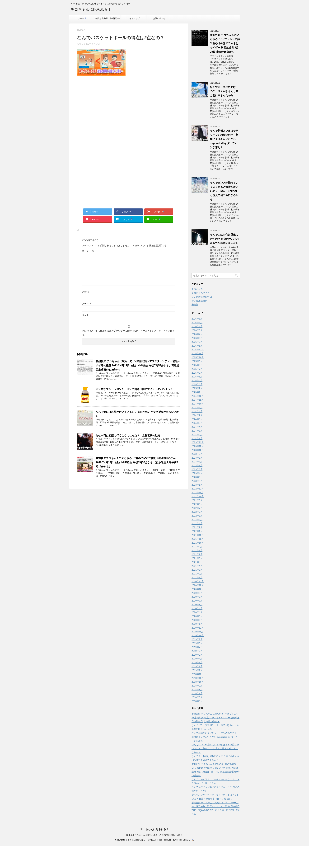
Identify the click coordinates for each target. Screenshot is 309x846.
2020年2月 (197, 620)
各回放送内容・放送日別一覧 (107, 19)
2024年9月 (197, 407)
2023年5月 (197, 469)
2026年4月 (197, 334)
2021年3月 (197, 570)
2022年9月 (197, 500)
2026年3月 (197, 338)
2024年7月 (197, 415)
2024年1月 (197, 438)
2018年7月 (197, 693)
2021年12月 (198, 535)
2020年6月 (197, 604)
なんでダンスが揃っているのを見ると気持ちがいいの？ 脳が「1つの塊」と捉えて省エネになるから (225, 191)
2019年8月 (197, 643)
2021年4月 (197, 566)
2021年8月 (197, 550)
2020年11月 (197, 585)
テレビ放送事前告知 (202, 297)
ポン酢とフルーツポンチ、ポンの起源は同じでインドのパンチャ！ (134, 389)
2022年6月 (197, 512)
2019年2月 (197, 666)
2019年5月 (197, 654)
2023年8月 (197, 457)
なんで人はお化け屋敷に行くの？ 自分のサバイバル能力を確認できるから (224, 238)
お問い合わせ (159, 18)
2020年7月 (197, 600)
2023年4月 (197, 473)
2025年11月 (197, 353)
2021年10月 (198, 542)
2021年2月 (197, 573)
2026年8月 (197, 318)
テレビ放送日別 (199, 300)
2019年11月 (197, 631)
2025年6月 (197, 372)
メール (87, 303)
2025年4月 (197, 380)
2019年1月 (197, 670)
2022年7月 (197, 508)
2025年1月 (197, 392)
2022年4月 (197, 519)
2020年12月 (198, 581)
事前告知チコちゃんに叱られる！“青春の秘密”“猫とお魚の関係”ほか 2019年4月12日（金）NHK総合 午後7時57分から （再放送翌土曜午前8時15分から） (137, 462)
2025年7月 (197, 369)
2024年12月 (198, 396)
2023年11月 (197, 446)
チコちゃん (197, 289)
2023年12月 (198, 442)
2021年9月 (197, 546)
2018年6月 (197, 697)
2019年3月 (197, 662)
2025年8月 (197, 365)
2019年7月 (197, 647)
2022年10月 (198, 496)
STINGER (187, 840)
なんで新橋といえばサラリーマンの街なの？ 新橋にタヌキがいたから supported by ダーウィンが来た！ (224, 139)
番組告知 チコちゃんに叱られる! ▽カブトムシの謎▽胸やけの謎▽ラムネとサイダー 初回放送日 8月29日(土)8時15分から (225, 43)
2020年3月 (197, 616)
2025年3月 (197, 384)
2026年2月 (197, 342)
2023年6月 (197, 465)
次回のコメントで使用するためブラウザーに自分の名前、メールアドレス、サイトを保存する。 (128, 332)
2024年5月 (197, 423)
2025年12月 (198, 349)
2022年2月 (197, 527)
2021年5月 (197, 562)
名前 (85, 292)
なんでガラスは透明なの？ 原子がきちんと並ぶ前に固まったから (224, 91)
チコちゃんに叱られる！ (91, 9)
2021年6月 (197, 558)
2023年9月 (197, 454)
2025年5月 (197, 376)
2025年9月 (197, 361)
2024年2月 (197, 434)
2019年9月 (197, 639)
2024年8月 (197, 411)
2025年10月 (198, 357)
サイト (85, 315)
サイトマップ (133, 18)
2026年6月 (197, 326)
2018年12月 (198, 674)
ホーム (81, 18)
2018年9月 (197, 685)
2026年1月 (197, 345)
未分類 (195, 304)
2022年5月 (197, 515)
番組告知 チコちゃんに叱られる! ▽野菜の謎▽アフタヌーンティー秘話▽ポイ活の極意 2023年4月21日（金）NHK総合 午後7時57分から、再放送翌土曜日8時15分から (138, 365)
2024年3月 (197, 430)
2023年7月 (197, 461)
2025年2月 (197, 388)
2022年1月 (197, 531)
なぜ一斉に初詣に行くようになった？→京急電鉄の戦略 (128, 435)
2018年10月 (198, 682)
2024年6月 (197, 419)
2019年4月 (197, 658)
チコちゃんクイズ (201, 293)
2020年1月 (197, 624)
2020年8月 (197, 597)
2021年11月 (197, 539)
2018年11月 (197, 678)
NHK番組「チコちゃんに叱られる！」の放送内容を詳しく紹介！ (154, 835)
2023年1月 (197, 485)
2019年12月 (198, 627)
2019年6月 (197, 651)
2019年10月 (198, 635)
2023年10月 (198, 450)
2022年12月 (198, 488)
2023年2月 (197, 481)
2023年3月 (197, 477)
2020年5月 (197, 608)
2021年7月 (197, 554)
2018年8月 (197, 689)
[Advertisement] (128, 112)
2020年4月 (197, 612)
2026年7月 (197, 322)
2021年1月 (197, 577)
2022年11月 (197, 492)
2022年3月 (197, 523)
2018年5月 (197, 701)
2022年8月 (197, 504)
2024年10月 (198, 403)
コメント (88, 251)
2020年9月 (197, 593)
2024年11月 (197, 400)
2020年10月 (198, 589)
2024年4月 (197, 427)
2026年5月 (197, 330)
